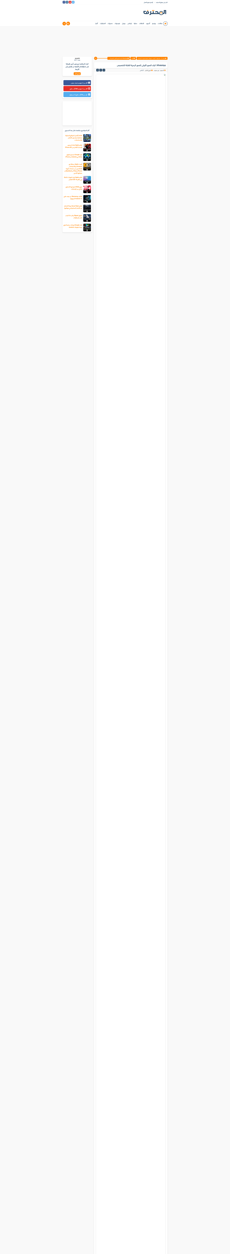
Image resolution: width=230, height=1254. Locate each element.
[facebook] (64, 2)
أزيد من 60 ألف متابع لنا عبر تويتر (78, 94)
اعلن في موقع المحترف (162, 2)
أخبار (96, 23)
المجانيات (103, 23)
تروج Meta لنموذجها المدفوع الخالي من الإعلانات (74, 187)
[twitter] (73, 2)
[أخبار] (94, 2)
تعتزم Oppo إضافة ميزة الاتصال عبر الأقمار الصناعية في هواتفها (73, 207)
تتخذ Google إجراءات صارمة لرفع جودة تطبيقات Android (73, 226)
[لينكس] (79, 2)
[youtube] (70, 2)
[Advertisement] (115, 40)
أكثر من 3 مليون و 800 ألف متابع (78, 88)
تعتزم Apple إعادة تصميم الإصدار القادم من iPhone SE (73, 146)
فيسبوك (117, 23)
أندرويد (148, 23)
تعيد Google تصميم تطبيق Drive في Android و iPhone (73, 155)
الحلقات (141, 23)
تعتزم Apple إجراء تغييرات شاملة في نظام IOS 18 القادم (73, 178)
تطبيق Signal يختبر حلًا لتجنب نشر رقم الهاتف (73, 216)
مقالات (160, 23)
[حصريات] (88, 2)
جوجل (123, 23)
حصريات (110, 23)
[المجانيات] (91, 2)
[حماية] (76, 2)
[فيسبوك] (85, 2)
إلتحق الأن (77, 73)
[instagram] (67, 2)
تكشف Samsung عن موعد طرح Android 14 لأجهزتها (73, 197)
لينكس (130, 23)
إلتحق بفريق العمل (148, 2)
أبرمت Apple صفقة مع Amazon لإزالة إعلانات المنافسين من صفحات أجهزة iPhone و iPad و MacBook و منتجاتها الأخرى (73, 168)
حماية (135, 23)
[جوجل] (82, 2)
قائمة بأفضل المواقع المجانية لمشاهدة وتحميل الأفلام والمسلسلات (73, 137)
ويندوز (154, 23)
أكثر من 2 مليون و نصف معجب (79, 82)
